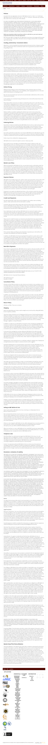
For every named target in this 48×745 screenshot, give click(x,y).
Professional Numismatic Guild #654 (17, 676)
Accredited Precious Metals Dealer (17, 680)
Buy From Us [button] (11, 6)
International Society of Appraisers (18, 689)
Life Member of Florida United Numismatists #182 (18, 699)
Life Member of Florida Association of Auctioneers (17, 716)
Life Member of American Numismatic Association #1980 (17, 694)
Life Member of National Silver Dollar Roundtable (17, 705)
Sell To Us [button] (5, 6)
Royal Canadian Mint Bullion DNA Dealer (17, 685)
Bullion (40, 3)
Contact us (24, 677)
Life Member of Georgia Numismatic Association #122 (17, 711)
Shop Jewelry (36, 6)
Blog (32, 679)
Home (4, 8)
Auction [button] (17, 6)
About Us (31, 676)
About (4, 669)
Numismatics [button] (29, 6)
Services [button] (23, 6)
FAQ (7, 669)
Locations (11, 669)
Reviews (32, 680)
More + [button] (42, 6)
